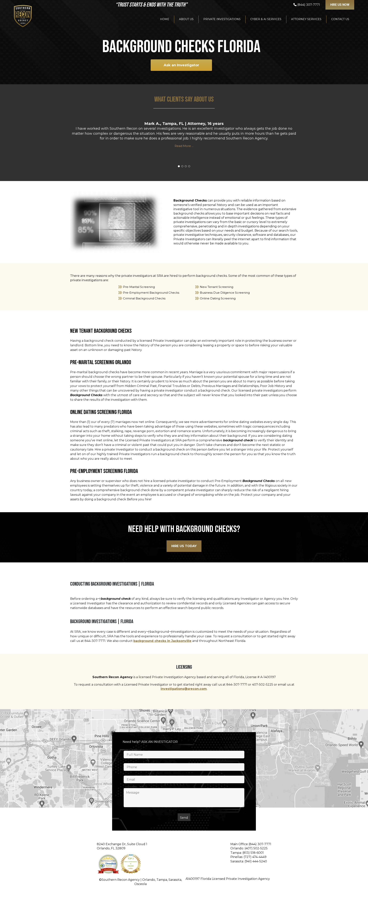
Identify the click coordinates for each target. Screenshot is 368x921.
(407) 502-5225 (256, 848)
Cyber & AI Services (265, 19)
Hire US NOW (339, 5)
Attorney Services (306, 19)
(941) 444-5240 (256, 861)
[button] (179, 166)
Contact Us (340, 19)
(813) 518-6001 (253, 853)
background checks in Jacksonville (162, 641)
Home (164, 19)
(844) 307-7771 (260, 844)
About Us (186, 19)
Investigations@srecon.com (184, 689)
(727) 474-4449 (255, 857)
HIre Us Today (184, 546)
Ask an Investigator (181, 65)
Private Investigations (222, 19)
